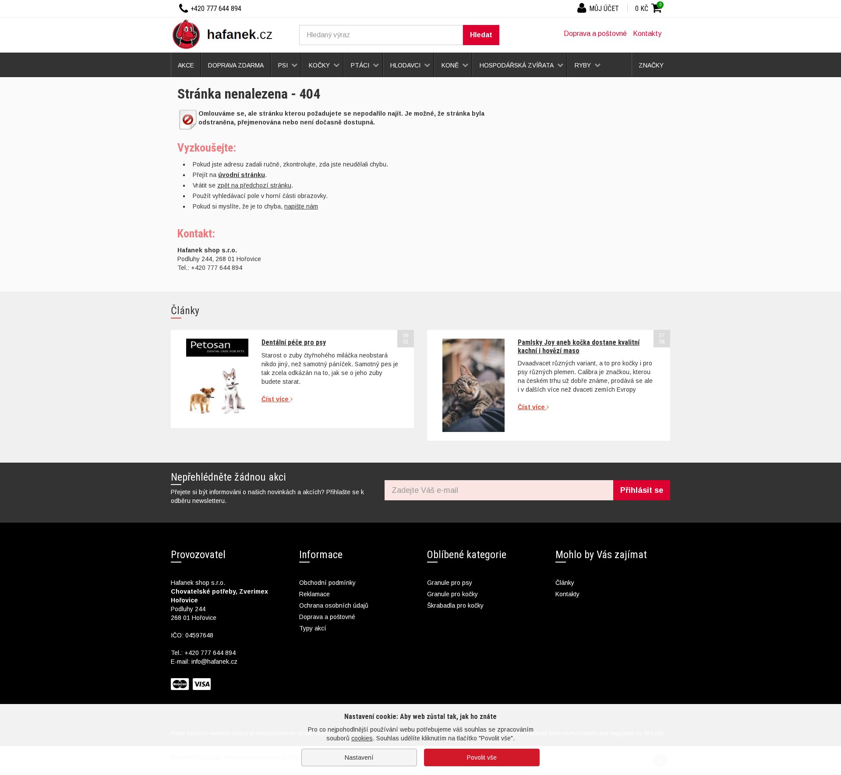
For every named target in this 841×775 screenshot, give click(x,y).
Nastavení (359, 757)
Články (564, 582)
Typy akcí (312, 628)
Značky (651, 65)
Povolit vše (482, 757)
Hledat (481, 35)
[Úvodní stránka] (225, 34)
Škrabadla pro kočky (455, 605)
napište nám (301, 206)
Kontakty (647, 33)
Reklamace (314, 594)
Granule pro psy (449, 582)
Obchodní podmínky (327, 582)
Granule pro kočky (452, 594)
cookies (362, 738)
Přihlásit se (641, 490)
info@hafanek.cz (214, 661)
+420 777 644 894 (210, 652)
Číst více (275, 399)
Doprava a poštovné (595, 33)
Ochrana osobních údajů (333, 605)
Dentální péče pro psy (293, 342)
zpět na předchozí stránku (254, 185)
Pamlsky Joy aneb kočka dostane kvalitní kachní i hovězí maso (579, 346)
